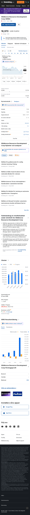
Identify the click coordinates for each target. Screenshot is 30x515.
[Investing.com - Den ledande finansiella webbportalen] (9, 2)
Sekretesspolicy (5, 500)
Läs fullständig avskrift (22, 250)
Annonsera (19, 437)
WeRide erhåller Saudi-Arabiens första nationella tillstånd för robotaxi (13, 173)
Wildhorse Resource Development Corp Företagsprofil (14, 366)
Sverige (18, 6)
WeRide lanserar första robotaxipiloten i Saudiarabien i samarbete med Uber (13, 182)
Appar (2, 434)
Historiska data (10, 47)
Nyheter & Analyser (21, 43)
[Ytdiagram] (5, 51)
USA (28, 380)
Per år (3, 327)
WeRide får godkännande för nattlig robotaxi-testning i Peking (12, 163)
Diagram (10, 43)
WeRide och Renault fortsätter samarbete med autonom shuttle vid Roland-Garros (14, 202)
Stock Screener (10, 6)
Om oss (18, 434)
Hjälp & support (20, 440)
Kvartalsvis (9, 327)
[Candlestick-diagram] (3, 51)
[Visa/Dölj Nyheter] (10, 51)
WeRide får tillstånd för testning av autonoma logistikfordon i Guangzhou (15, 192)
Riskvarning (3, 505)
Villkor (2, 495)
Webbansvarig (5, 440)
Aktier (3, 6)
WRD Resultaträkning (9, 319)
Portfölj (3, 437)
